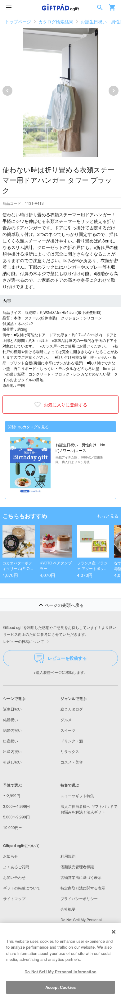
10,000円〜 (12, 827)
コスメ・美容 (71, 762)
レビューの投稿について (23, 641)
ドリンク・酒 (71, 740)
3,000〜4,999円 (16, 806)
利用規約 (67, 856)
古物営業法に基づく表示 (80, 877)
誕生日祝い (12, 709)
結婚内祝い (12, 730)
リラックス (69, 751)
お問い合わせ (14, 877)
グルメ (66, 719)
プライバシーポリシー (79, 898)
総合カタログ (71, 709)
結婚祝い (10, 719)
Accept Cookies (60, 987)
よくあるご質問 (16, 866)
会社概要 (67, 909)
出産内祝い (12, 751)
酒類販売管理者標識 (77, 866)
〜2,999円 (11, 795)
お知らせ (10, 856)
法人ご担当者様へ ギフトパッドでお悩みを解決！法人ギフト (88, 808)
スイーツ (67, 730)
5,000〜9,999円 (16, 816)
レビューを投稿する (67, 658)
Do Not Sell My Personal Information (60, 972)
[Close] (113, 932)
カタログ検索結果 (55, 21)
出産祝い (10, 740)
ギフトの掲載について (21, 887)
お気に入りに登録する (65, 404)
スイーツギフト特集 (77, 795)
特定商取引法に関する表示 (82, 887)
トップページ (18, 21)
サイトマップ (14, 898)
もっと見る (108, 516)
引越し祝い (12, 762)
